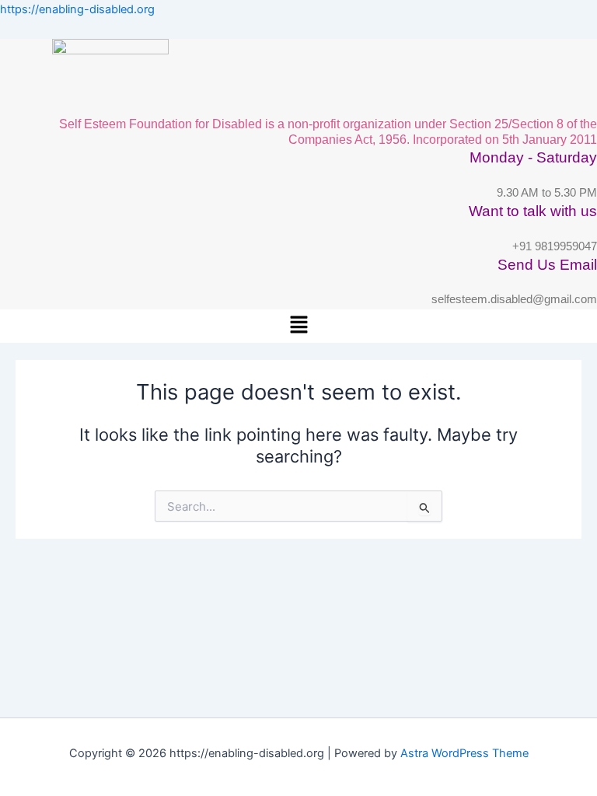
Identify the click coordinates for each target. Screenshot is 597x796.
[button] (298, 326)
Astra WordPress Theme (464, 753)
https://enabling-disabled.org (77, 9)
